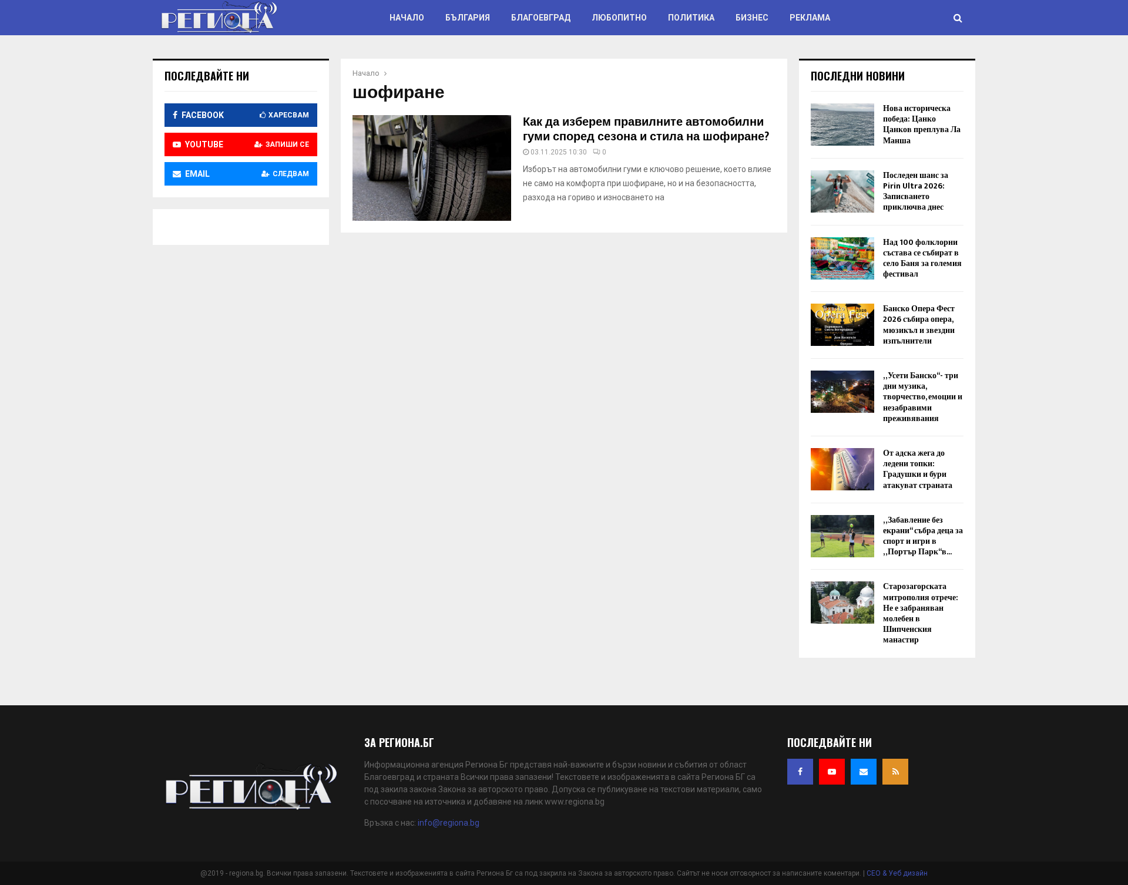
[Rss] (895, 772)
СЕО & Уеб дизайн (897, 873)
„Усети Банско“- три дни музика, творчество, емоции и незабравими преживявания (922, 397)
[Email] (864, 772)
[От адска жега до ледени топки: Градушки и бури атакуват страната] (842, 469)
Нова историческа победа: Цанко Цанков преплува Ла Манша (922, 124)
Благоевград (540, 17)
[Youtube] (832, 772)
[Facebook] (800, 772)
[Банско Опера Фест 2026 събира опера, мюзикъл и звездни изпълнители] (842, 325)
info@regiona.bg (448, 822)
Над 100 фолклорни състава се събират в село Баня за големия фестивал (922, 258)
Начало (407, 17)
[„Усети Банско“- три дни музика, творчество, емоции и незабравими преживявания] (842, 392)
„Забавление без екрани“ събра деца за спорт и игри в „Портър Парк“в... (923, 536)
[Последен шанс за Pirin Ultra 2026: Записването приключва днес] (842, 191)
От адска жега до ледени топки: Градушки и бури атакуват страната (917, 469)
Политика (691, 17)
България (467, 17)
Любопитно (619, 17)
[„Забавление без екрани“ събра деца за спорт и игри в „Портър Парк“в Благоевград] (842, 536)
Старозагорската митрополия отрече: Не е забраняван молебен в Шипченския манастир (920, 613)
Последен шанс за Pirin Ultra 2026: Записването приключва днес (915, 191)
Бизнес (752, 17)
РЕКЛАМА (810, 17)
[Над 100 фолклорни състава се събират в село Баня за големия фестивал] (842, 258)
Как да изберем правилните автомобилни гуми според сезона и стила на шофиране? (646, 129)
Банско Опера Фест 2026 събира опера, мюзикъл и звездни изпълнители (919, 325)
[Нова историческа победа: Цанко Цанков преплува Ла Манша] (842, 124)
